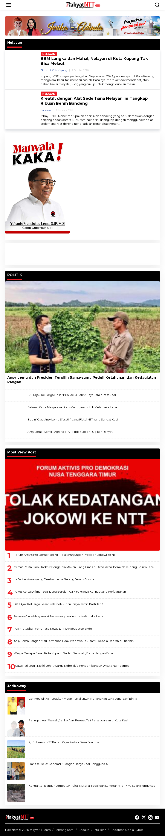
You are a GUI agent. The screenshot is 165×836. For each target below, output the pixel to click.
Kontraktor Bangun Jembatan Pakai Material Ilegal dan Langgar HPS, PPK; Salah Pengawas (92, 785)
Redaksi (84, 829)
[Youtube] (157, 817)
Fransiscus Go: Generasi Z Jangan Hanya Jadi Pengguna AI (68, 764)
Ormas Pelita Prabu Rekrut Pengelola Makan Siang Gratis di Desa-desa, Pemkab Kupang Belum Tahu (84, 567)
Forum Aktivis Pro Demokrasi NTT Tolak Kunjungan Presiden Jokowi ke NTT (65, 554)
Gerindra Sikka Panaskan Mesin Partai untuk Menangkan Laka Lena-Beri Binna (83, 698)
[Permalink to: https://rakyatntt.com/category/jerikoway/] (157, 684)
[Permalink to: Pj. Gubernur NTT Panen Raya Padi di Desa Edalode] (16, 749)
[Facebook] (137, 817)
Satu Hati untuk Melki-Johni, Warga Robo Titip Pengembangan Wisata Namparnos (72, 665)
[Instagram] (150, 817)
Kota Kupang (59, 70)
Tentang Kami (64, 829)
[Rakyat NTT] (83, 5)
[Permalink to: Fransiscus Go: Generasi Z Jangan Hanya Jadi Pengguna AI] (16, 770)
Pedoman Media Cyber (126, 829)
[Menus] (8, 5)
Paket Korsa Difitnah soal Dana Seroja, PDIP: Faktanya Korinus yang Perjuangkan (70, 591)
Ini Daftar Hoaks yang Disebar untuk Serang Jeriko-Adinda (54, 579)
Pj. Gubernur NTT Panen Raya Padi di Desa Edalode (64, 742)
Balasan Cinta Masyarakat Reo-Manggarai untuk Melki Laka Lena (72, 407)
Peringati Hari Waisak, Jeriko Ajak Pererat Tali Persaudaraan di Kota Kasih (79, 720)
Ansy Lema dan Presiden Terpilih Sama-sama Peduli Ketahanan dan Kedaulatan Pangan (81, 379)
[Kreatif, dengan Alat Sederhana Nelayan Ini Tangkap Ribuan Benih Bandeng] (119, 123)
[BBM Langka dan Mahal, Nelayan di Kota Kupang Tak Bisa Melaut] (137, 84)
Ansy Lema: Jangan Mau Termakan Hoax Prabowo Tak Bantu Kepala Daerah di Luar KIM (74, 641)
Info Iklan (100, 829)
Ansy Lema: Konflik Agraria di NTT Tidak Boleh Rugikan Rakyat (70, 431)
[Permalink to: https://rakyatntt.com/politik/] (157, 273)
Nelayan (48, 54)
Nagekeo (46, 110)
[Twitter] (144, 817)
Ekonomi (46, 70)
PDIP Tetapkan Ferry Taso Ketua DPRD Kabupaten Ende (53, 628)
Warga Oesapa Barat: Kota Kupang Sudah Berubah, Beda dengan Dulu (63, 653)
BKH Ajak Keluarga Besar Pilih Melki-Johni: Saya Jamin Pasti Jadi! (72, 395)
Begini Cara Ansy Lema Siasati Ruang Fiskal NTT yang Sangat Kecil (73, 419)
